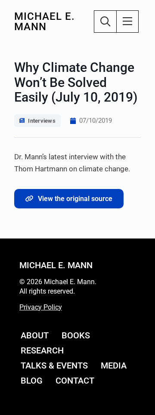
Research (42, 350)
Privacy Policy (40, 307)
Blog (32, 380)
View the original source (75, 199)
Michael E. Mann (44, 21)
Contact (75, 380)
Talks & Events (54, 365)
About (35, 335)
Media (114, 365)
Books (76, 335)
